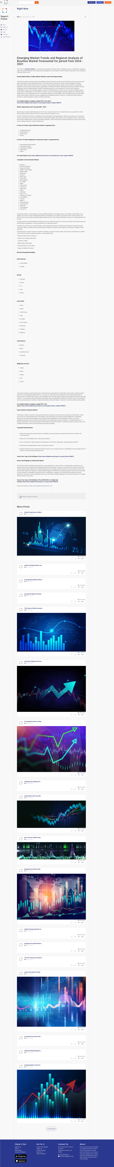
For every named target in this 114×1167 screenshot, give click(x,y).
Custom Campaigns (42, 1147)
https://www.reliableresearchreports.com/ (41, 486)
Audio (4, 32)
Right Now (5, 27)
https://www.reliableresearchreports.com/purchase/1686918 (56, 456)
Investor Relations (20, 1152)
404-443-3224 (64, 1154)
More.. (82, 558)
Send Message (6, 36)
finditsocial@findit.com (67, 1156)
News (16, 1148)
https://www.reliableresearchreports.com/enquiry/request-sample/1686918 (39, 103)
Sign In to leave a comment (30, 496)
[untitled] (51, 36)
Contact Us (63, 1144)
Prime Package (41, 1150)
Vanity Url (39, 1148)
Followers (5, 34)
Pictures (5, 29)
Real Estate (18, 1150)
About (4, 24)
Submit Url (40, 1152)
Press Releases (41, 1154)
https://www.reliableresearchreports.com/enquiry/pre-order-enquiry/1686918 (50, 155)
